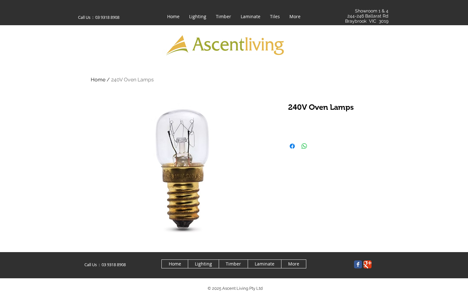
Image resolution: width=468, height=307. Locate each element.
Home (98, 80)
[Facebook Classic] (358, 264)
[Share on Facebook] (292, 146)
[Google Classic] (368, 264)
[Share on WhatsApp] (304, 146)
